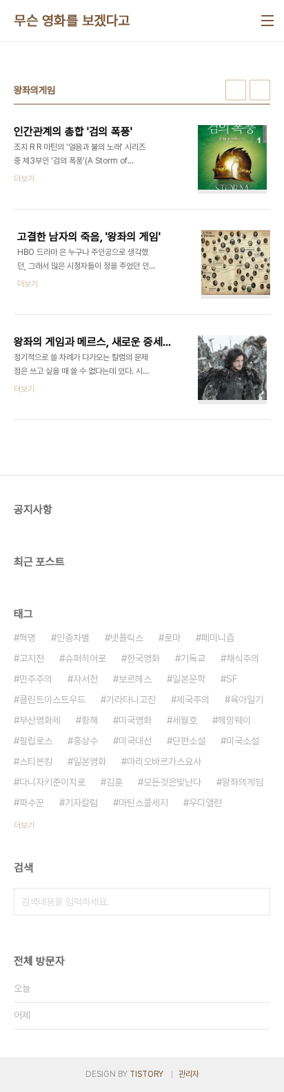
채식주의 (242, 658)
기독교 (193, 658)
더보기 (24, 825)
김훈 (114, 782)
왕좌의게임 (242, 782)
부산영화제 (40, 720)
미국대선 (135, 740)
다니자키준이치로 (52, 782)
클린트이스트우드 (52, 699)
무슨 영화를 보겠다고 (72, 20)
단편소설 (188, 740)
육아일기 (246, 699)
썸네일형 (235, 90)
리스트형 (260, 90)
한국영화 (143, 658)
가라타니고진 (131, 699)
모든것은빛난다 (172, 782)
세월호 (184, 720)
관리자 (189, 1074)
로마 (172, 637)
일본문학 (188, 678)
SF (231, 678)
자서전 (85, 678)
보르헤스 (135, 678)
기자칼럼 (81, 802)
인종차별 (73, 637)
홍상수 (85, 740)
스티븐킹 (35, 761)
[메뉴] (267, 20)
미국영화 (135, 720)
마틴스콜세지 (143, 802)
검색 (256, 902)
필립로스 (35, 740)
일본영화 (89, 761)
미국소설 (242, 740)
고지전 (31, 658)
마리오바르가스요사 (164, 761)
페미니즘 (217, 637)
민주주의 (35, 678)
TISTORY (146, 1074)
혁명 (27, 637)
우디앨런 (205, 802)
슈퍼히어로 (85, 658)
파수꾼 (31, 802)
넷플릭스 (126, 637)
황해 (89, 720)
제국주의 (193, 699)
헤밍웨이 (234, 720)
